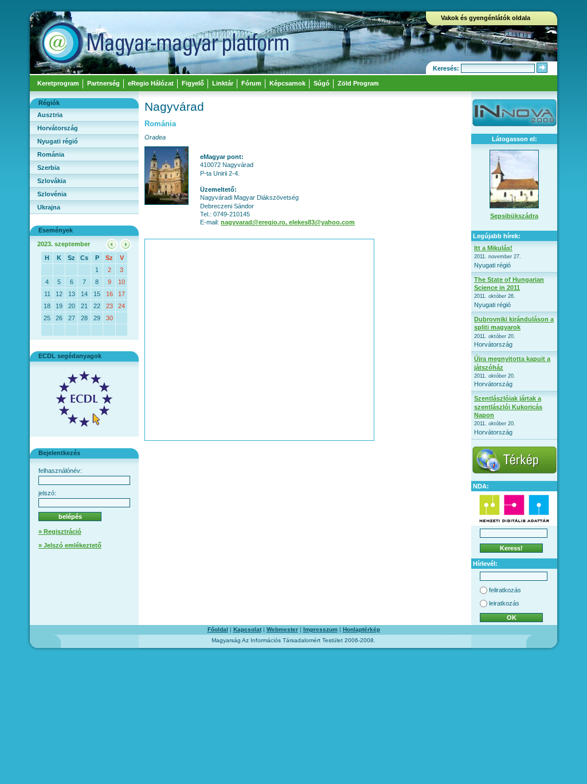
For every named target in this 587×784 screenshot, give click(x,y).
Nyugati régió (57, 141)
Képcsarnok (287, 83)
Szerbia (48, 167)
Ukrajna (48, 207)
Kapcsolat (247, 629)
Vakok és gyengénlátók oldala (485, 17)
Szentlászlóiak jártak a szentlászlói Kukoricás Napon (508, 406)
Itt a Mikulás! (493, 247)
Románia (50, 154)
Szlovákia (51, 180)
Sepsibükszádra (514, 215)
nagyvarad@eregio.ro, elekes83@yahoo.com (288, 222)
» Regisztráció (59, 531)
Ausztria (49, 114)
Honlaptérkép (361, 629)
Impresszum (320, 629)
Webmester (282, 629)
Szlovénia (51, 194)
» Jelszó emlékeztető (69, 545)
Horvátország (57, 128)
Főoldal (218, 629)
